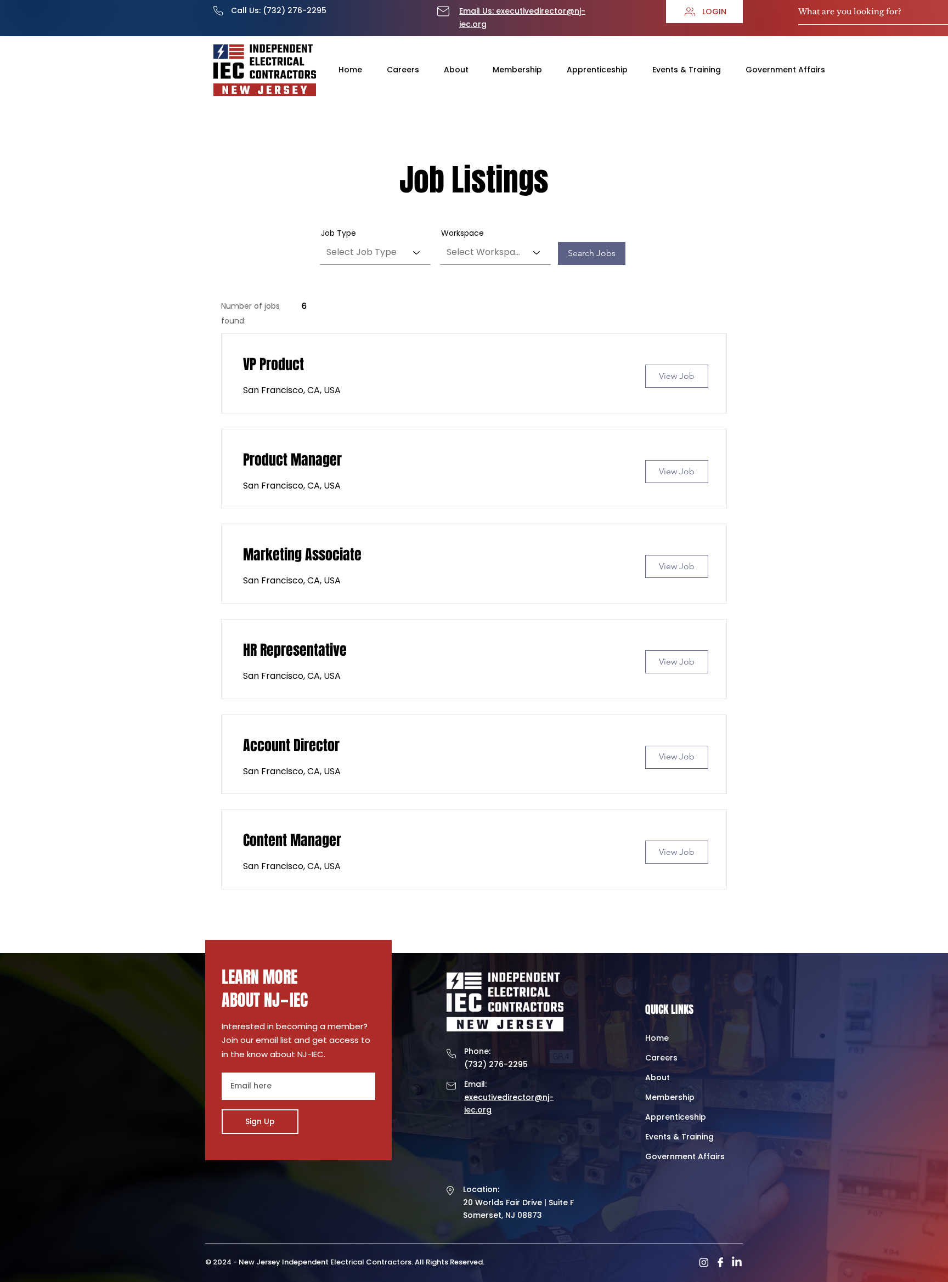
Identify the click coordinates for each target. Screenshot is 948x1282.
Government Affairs (685, 1156)
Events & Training (679, 1136)
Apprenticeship (675, 1116)
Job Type (338, 233)
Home (657, 1038)
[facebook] (720, 1262)
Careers (661, 1057)
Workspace (462, 233)
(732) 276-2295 (294, 10)
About (657, 1077)
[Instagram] (704, 1262)
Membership (670, 1097)
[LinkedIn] (737, 1262)
